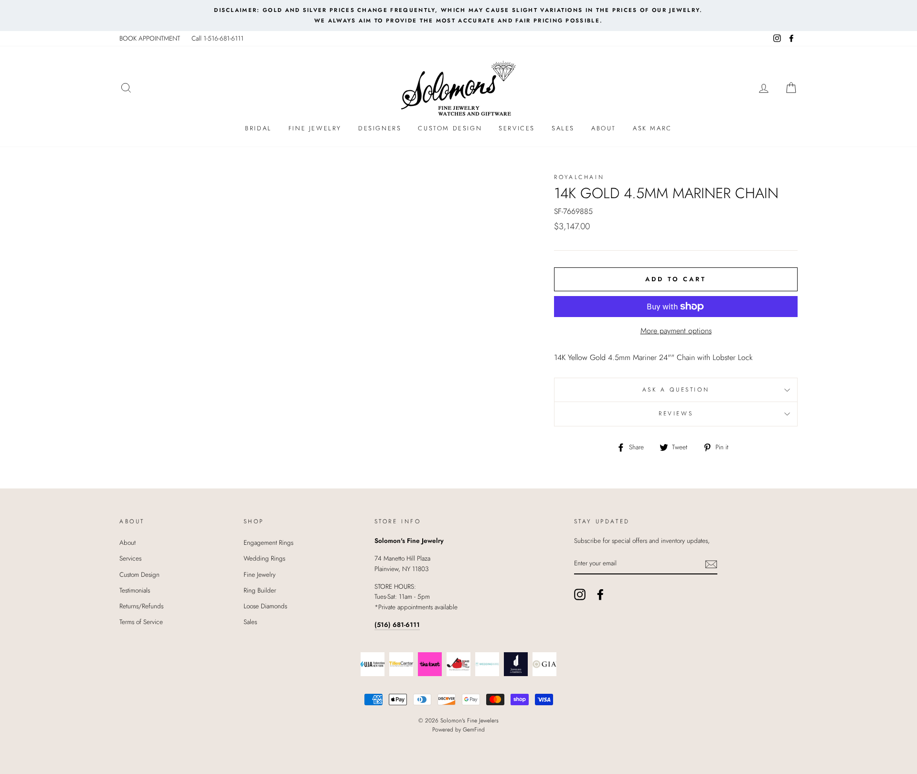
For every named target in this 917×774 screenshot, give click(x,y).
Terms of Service (141, 621)
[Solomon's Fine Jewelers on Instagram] (580, 594)
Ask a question (675, 389)
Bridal (258, 128)
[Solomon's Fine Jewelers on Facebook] (600, 594)
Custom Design (450, 128)
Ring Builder (260, 590)
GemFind (474, 729)
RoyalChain (579, 177)
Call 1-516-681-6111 (218, 38)
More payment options (676, 330)
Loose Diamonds (265, 606)
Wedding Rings (264, 558)
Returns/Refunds (141, 606)
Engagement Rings (268, 542)
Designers (379, 128)
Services (517, 128)
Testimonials (134, 590)
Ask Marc (652, 128)
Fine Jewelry (314, 128)
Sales (563, 128)
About (603, 128)
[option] (458, 15)
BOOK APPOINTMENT (149, 38)
